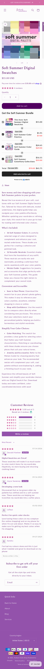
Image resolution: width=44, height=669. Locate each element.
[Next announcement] (39, 2)
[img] (7, 449)
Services (8, 619)
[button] (5, 10)
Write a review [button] (22, 434)
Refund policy (20, 660)
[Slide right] (27, 62)
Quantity (5, 92)
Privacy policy (32, 660)
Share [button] (7, 185)
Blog (7, 614)
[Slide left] (16, 62)
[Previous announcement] (4, 2)
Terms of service (23, 664)
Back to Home (11, 603)
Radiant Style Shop (20, 657)
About (7, 608)
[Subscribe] (36, 582)
